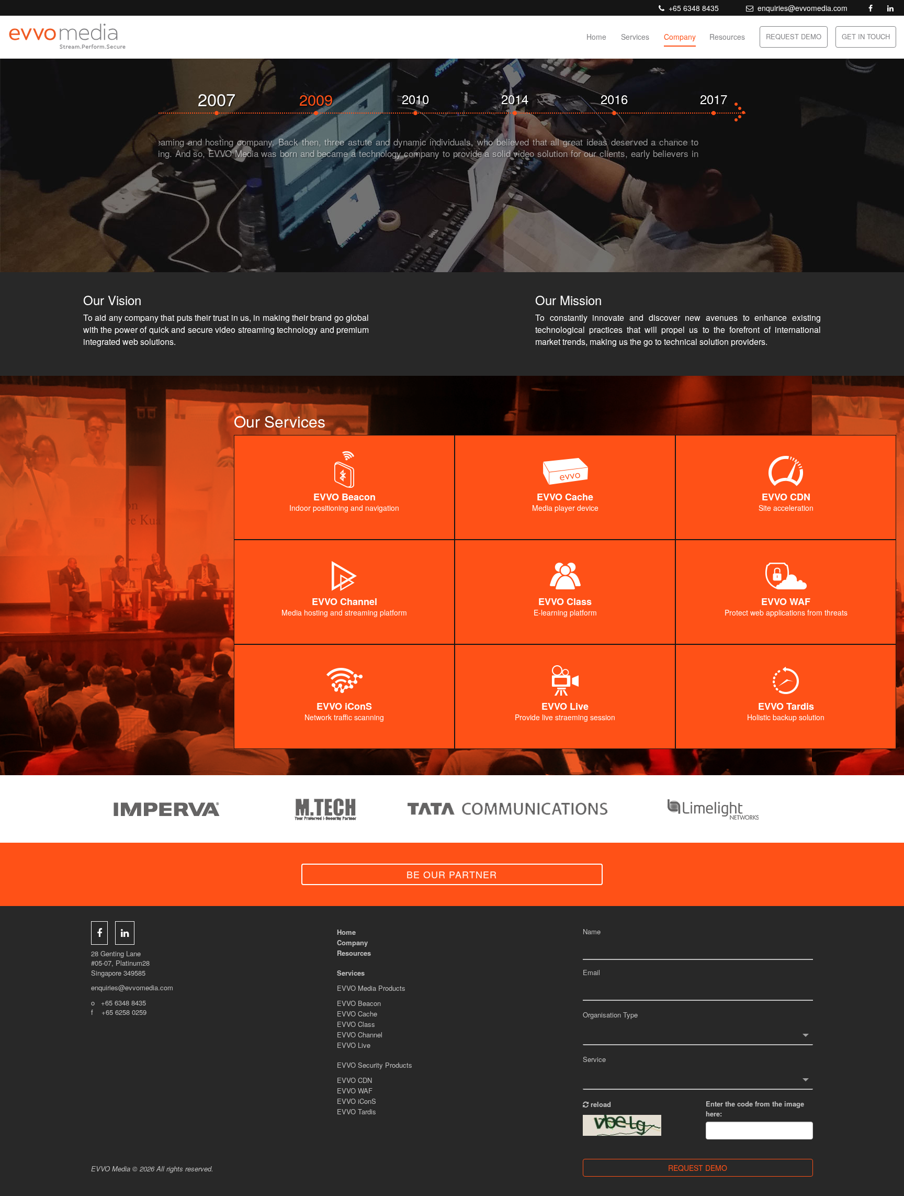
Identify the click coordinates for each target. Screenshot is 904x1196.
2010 (328, 99)
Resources (727, 36)
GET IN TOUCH (866, 36)
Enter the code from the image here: (755, 1109)
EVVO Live (353, 1045)
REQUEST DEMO (793, 36)
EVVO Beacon (359, 1003)
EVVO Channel (359, 1034)
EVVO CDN (354, 1080)
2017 (626, 99)
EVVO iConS (356, 1101)
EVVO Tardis (356, 1111)
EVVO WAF (354, 1091)
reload (600, 1104)
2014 (428, 99)
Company (680, 36)
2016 (527, 99)
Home (596, 36)
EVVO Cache (357, 1014)
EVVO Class (356, 1024)
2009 (229, 98)
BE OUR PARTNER (451, 874)
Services (635, 36)
